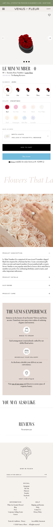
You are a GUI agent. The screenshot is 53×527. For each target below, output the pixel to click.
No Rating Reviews (18, 75)
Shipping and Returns (37, 505)
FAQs (37, 507)
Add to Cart (26, 147)
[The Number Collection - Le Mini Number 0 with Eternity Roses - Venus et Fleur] (26, 9)
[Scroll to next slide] (50, 38)
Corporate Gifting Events (15, 512)
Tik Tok (26, 489)
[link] (26, 75)
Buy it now (27, 156)
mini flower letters (30, 266)
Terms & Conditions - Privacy (16, 521)
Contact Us (37, 510)
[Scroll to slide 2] (26, 62)
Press (15, 510)
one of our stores (18, 384)
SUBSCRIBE (45, 474)
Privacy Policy (38, 512)
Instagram (26, 486)
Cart (49, 9)
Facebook (26, 496)
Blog (15, 507)
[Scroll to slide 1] (24, 62)
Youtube (26, 493)
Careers (15, 514)
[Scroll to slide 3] (29, 62)
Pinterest (26, 491)
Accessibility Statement (38, 521)
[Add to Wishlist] (49, 15)
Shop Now (47, 3)
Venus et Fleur (22, 525)
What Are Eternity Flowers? (15, 505)
